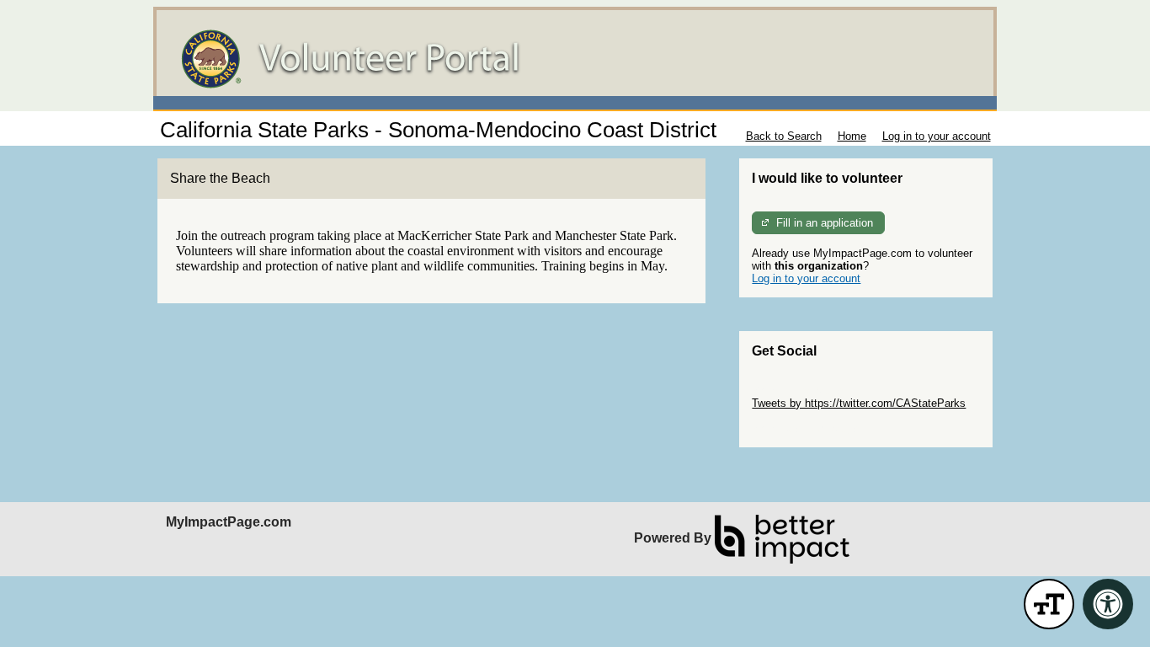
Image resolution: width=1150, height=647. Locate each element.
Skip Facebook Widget (807, 428)
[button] (1049, 604)
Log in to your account (936, 136)
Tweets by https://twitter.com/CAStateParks (859, 403)
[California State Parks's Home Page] (575, 59)
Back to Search (784, 136)
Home (852, 136)
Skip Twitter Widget (799, 390)
